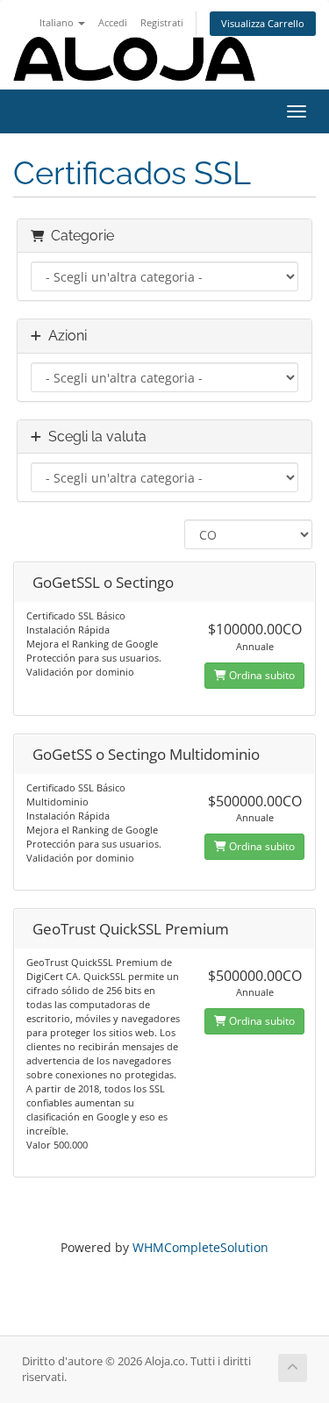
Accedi (112, 22)
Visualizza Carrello (262, 23)
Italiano (57, 22)
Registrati (161, 22)
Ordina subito (260, 675)
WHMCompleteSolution (200, 1247)
